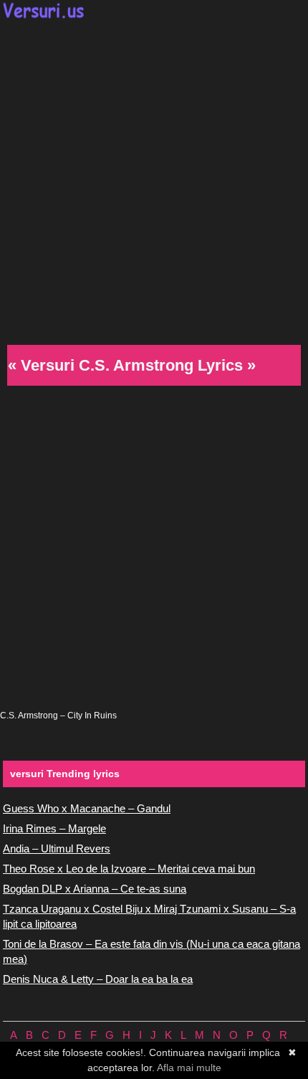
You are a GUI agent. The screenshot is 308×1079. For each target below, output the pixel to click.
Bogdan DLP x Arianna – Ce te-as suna (94, 889)
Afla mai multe (189, 1067)
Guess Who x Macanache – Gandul (86, 808)
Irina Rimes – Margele (54, 828)
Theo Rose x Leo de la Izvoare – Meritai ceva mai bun (129, 868)
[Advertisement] (154, 180)
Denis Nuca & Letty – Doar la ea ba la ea (98, 979)
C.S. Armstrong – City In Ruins (58, 715)
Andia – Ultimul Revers (56, 848)
